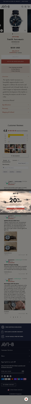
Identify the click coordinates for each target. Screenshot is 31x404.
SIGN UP (15, 208)
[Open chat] (26, 399)
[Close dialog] (30, 192)
